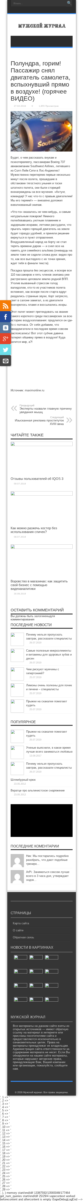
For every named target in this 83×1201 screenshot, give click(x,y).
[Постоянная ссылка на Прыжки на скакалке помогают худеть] (17, 711)
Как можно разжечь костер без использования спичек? (34, 530)
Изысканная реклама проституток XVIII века (39, 421)
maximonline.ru (34, 390)
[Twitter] (5, 349)
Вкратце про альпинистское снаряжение (38, 790)
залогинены (42, 616)
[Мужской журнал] (42, 25)
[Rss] (41, 10)
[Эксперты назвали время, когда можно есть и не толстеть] (20, 961)
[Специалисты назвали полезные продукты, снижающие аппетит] (51, 961)
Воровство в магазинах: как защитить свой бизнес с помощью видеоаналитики (39, 585)
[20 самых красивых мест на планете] (51, 975)
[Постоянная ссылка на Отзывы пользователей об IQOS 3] (42, 445)
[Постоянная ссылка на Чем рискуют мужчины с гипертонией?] (17, 679)
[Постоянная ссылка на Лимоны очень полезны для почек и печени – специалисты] (17, 695)
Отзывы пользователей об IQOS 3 (37, 478)
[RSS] (5, 305)
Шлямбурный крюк (23, 779)
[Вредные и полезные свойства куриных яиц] (20, 989)
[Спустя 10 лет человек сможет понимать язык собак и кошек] (36, 975)
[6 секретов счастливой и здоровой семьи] (51, 989)
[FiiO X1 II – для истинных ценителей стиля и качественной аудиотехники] (51, 1003)
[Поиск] (69, 3)
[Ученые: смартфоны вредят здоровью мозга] (36, 989)
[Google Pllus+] (5, 338)
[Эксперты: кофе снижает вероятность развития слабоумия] (20, 1003)
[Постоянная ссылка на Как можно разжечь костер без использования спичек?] (42, 494)
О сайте (18, 930)
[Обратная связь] (5, 360)
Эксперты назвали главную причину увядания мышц (45, 409)
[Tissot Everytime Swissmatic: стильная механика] (20, 975)
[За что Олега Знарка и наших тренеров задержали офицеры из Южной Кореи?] (36, 961)
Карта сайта (21, 923)
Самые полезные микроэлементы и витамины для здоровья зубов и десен (49, 654)
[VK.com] (5, 327)
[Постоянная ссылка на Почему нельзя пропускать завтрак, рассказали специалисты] (17, 645)
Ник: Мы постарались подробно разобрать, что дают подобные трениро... (47, 859)
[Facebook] (5, 316)
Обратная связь (23, 937)
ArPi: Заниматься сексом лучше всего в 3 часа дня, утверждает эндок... (47, 875)
